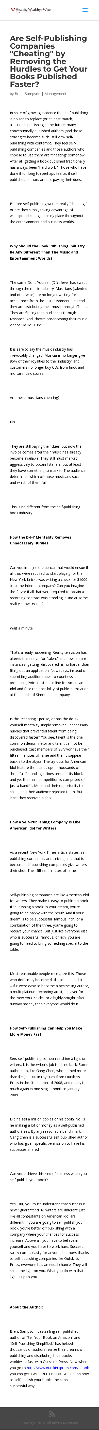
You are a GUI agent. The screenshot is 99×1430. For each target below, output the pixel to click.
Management (55, 93)
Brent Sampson (27, 93)
